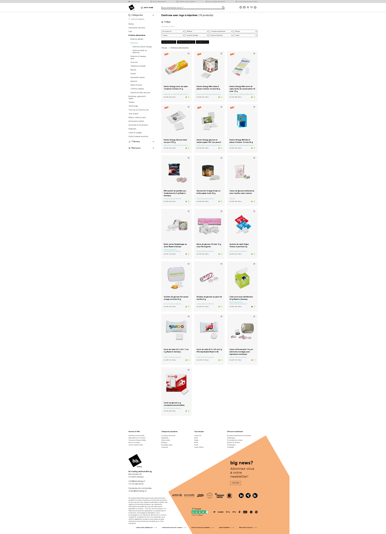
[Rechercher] (223, 7)
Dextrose (134, 43)
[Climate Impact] (200, 495)
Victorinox (197, 435)
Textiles (131, 102)
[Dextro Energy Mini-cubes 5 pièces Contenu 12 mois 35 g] (209, 67)
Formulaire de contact (235, 440)
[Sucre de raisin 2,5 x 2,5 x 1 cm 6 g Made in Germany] (176, 330)
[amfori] (177, 495)
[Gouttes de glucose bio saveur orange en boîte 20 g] (176, 277)
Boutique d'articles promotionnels (239, 435)
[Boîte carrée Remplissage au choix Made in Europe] (176, 225)
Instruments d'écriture (136, 28)
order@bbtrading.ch (137, 491)
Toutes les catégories (137, 19)
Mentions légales (246, 527)
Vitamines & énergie (138, 66)
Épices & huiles (136, 85)
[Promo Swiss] (219, 495)
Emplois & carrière (233, 442)
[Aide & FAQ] (240, 7)
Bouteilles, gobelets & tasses (137, 98)
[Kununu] (255, 495)
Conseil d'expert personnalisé (248, 1)
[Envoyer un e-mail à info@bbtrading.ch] (244, 7)
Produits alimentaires (136, 35)
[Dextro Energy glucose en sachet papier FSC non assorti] (209, 120)
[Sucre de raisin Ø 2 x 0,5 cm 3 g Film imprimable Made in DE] (209, 330)
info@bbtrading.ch (136, 481)
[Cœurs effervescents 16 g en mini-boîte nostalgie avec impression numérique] (242, 330)
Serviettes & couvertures (138, 125)
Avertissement (224, 527)
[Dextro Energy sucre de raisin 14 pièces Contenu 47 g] (176, 67)
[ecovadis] (189, 495)
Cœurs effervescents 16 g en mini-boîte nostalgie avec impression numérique (241, 352)
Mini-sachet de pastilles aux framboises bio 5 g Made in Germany (175, 193)
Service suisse (135, 1)
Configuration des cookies (172, 527)
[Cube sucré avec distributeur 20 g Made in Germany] (242, 277)
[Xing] (248, 495)
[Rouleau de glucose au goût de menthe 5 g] (209, 277)
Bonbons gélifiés (136, 39)
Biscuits (133, 70)
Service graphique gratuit (216, 1)
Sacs (130, 32)
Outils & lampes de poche (138, 136)
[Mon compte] (248, 7)
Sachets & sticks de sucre (140, 93)
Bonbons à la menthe (170, 249)
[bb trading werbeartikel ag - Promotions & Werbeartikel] (131, 7)
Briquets (164, 442)
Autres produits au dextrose (139, 52)
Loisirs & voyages (135, 133)
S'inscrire (235, 483)
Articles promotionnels (136, 435)
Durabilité (230, 447)
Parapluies (132, 129)
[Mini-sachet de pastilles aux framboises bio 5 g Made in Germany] (176, 171)
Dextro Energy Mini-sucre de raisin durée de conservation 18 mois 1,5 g (242, 89)
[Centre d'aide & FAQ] (214, 512)
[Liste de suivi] (188, 53)
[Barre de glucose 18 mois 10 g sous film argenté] (209, 225)
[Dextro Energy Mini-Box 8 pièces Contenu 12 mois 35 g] (242, 120)
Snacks (133, 74)
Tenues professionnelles (137, 440)
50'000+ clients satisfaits (187, 1)
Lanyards (164, 447)
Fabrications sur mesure (136, 438)
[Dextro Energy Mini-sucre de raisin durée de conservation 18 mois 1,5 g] (242, 67)
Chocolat (134, 62)
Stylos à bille (165, 440)
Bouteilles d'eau (166, 445)
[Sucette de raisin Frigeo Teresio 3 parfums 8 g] (242, 225)
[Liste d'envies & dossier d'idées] (251, 7)
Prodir (196, 445)
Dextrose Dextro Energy (142, 47)
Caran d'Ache (199, 447)
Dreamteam (231, 445)
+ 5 (250, 293)
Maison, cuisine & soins (137, 118)
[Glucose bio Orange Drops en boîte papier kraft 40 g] (209, 171)
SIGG (196, 438)
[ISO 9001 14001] (210, 495)
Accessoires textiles (136, 121)
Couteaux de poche (168, 435)
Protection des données (200, 527)
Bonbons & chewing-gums (138, 57)
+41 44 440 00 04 (135, 484)
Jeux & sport (133, 114)
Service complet (134, 442)
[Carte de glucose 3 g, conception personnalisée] (176, 383)
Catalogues (231, 438)
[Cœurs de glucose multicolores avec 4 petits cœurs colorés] (242, 171)
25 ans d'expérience (159, 1)
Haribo (196, 440)
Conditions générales (144, 527)
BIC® (196, 442)
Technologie (133, 106)
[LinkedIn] (241, 495)
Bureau (131, 24)
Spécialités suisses (137, 77)
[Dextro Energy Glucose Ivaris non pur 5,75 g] (176, 120)
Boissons (133, 81)
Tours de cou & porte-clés (138, 110)
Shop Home (148, 8)
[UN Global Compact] (229, 495)
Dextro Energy (168, 94)
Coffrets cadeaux (137, 89)
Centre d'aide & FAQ (135, 445)
